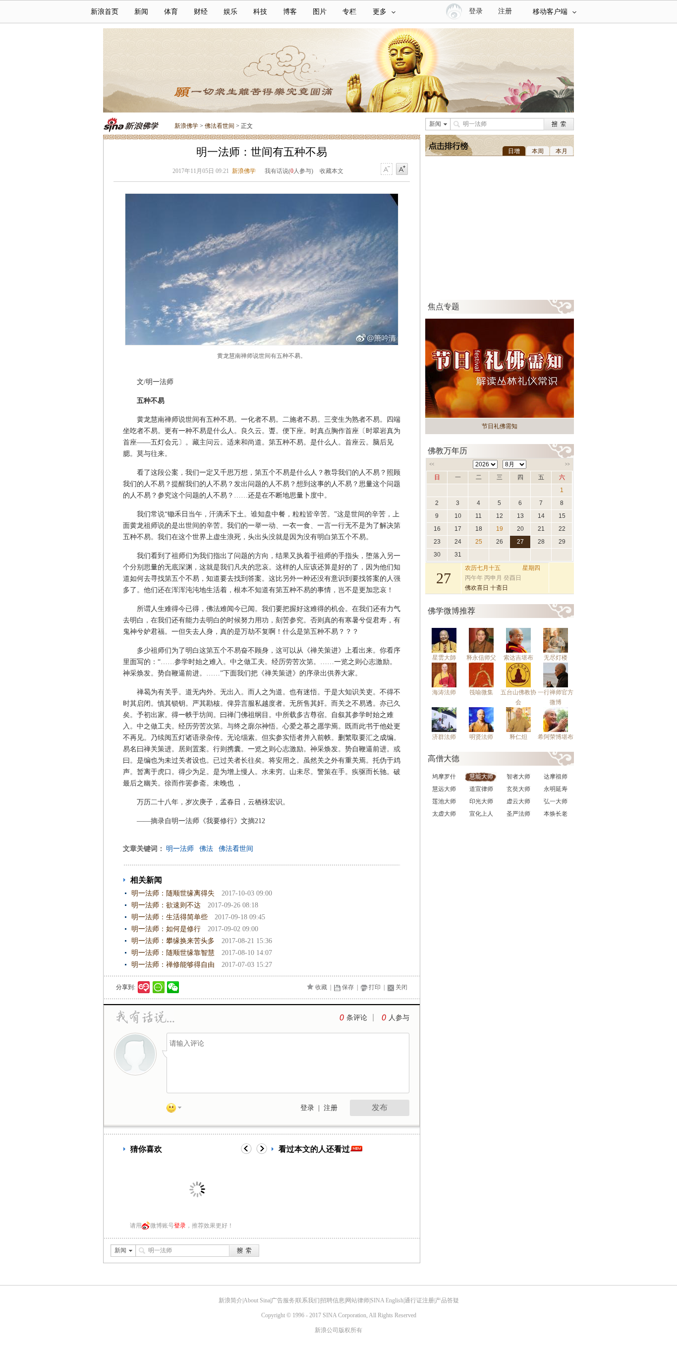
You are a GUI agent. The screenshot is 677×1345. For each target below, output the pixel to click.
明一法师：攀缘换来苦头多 (173, 941)
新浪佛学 (186, 125)
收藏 (321, 987)
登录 (307, 1108)
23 (437, 541)
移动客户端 (550, 11)
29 (562, 541)
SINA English (386, 1300)
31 (457, 554)
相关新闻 (146, 880)
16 (437, 528)
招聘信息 (332, 1300)
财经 (201, 11)
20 (520, 528)
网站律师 (357, 1300)
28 (541, 541)
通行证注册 (419, 1300)
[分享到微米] (144, 987)
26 (499, 541)
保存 (348, 987)
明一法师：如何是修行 (166, 929)
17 (457, 528)
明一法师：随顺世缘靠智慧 (173, 952)
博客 (290, 11)
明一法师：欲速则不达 (166, 905)
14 (541, 515)
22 (562, 528)
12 (499, 515)
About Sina (256, 1300)
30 (437, 554)
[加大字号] (402, 169)
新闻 (141, 11)
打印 (375, 987)
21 (541, 528)
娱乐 (230, 11)
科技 (260, 11)
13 (520, 515)
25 (478, 541)
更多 (380, 11)
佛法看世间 (219, 125)
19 (499, 528)
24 (457, 541)
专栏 (349, 11)
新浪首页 (104, 11)
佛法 (206, 848)
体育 (171, 11)
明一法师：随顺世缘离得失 (173, 893)
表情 (177, 1109)
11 (478, 515)
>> (567, 464)
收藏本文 (331, 171)
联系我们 (308, 1300)
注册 (505, 11)
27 (520, 541)
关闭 (401, 987)
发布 (380, 1107)
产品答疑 (447, 1300)
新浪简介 (230, 1300)
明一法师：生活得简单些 (169, 917)
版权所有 (350, 1330)
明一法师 (180, 848)
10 (457, 515)
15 (562, 515)
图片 (320, 11)
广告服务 (283, 1300)
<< (431, 464)
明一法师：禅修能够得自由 (173, 964)
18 (478, 528)
